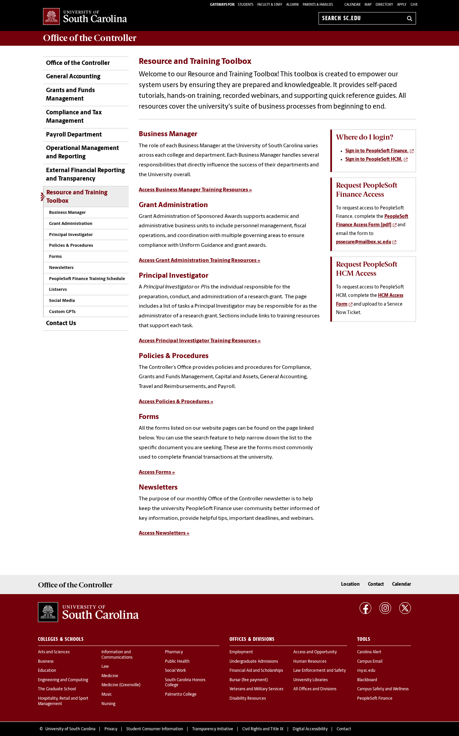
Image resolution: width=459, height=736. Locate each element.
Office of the (89, 38)
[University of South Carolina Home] (85, 17)
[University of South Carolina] (88, 612)
